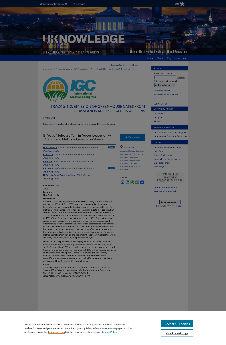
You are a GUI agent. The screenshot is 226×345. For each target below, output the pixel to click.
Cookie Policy (109, 331)
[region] (113, 328)
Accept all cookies (177, 324)
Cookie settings (56, 331)
